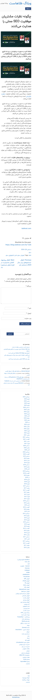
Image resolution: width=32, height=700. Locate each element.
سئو (30, 252)
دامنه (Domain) (26, 627)
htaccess (27, 568)
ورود (29, 676)
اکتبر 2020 (27, 450)
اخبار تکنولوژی (13, 255)
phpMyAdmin (26, 574)
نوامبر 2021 (27, 435)
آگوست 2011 (26, 543)
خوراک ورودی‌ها (26, 678)
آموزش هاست (26, 598)
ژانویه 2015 (27, 520)
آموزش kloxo (26, 585)
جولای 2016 (27, 509)
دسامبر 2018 (26, 465)
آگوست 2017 (26, 490)
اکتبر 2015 (27, 511)
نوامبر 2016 (27, 503)
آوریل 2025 (27, 399)
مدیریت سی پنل (26, 646)
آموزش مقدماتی (26, 596)
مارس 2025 (27, 401)
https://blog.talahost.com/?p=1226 (18, 245)
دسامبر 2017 (26, 486)
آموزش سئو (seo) (25, 591)
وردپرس (28, 663)
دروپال (28, 632)
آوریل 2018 (27, 479)
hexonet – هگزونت (25, 566)
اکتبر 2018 (27, 469)
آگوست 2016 (26, 507)
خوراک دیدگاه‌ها (26, 680)
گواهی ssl (27, 640)
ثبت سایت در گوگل (25, 623)
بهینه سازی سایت (25, 615)
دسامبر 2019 (26, 456)
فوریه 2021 (27, 443)
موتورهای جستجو (26, 653)
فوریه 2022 (27, 431)
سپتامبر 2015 (26, 513)
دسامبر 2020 (26, 445)
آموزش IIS (27, 583)
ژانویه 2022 (27, 433)
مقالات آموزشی (26, 649)
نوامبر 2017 (27, 488)
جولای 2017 (27, 492)
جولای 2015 (27, 515)
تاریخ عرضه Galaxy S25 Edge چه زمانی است (19, 353)
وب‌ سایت (28, 318)
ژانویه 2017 (27, 499)
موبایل (28, 651)
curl (29, 564)
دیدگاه (28, 286)
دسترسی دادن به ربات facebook (12, 381)
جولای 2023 (27, 418)
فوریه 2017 (27, 496)
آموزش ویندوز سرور (25, 602)
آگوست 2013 (26, 528)
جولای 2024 (27, 412)
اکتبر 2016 (27, 505)
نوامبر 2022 (27, 426)
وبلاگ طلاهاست (20, 3)
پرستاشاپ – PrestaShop (23, 617)
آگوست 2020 (26, 454)
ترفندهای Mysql (26, 621)
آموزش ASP (27, 579)
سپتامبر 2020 (26, 452)
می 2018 (27, 477)
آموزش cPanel (26, 581)
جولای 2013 (27, 530)
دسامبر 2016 (26, 501)
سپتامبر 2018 (26, 471)
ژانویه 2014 (27, 526)
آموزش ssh (27, 587)
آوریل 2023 (27, 424)
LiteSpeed (27, 570)
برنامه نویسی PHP (25, 613)
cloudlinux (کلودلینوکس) (23, 559)
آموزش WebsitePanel (24, 589)
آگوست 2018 (26, 473)
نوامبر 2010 (27, 547)
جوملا (28, 625)
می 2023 (27, 422)
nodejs (28, 572)
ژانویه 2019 (27, 462)
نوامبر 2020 (27, 448)
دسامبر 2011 (26, 537)
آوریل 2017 (27, 494)
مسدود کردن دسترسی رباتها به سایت (21, 347)
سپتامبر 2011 (26, 541)
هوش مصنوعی (26, 657)
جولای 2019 (27, 458)
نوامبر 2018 (27, 467)
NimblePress (16, 697)
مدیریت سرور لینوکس (24, 644)
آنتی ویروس (27, 604)
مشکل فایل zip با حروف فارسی (12, 371)
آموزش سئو (21, 255)
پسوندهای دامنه (26, 619)
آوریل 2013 (27, 532)
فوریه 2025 (27, 403)
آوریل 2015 (27, 518)
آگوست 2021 (26, 439)
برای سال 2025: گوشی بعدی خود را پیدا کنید (19, 359)
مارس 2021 (27, 441)
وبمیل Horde (26, 659)
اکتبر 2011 (27, 539)
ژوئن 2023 (27, 420)
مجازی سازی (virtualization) (23, 642)
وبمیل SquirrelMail (25, 661)
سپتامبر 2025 (26, 397)
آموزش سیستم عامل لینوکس (23, 593)
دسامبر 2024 (26, 407)
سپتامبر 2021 (26, 437)
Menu (28, 8)
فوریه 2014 (27, 524)
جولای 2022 (27, 429)
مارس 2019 (27, 460)
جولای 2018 (27, 475)
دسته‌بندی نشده (26, 634)
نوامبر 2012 (27, 535)
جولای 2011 (27, 545)
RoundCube (27, 576)
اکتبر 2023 (27, 416)
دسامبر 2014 (26, 522)
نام (29, 308)
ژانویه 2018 (27, 484)
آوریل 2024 (27, 414)
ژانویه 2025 (27, 405)
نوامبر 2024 (27, 409)
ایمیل (28, 313)
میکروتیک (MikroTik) (24, 655)
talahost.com (26, 228)
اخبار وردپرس (26, 608)
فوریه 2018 (27, 482)
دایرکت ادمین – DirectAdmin (23, 629)
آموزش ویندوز (26, 600)
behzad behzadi (25, 371)
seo (30, 255)
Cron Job (27, 562)
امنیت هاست (26, 610)
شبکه (28, 638)
